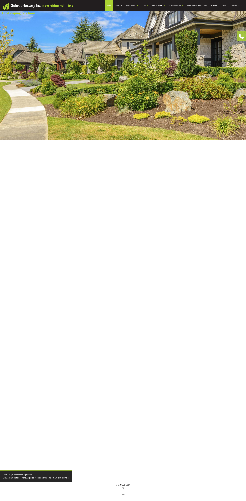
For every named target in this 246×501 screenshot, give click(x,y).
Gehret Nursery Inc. (26, 5)
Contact (224, 5)
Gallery (214, 5)
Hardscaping (157, 5)
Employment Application (197, 5)
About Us (118, 5)
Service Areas (236, 5)
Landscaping (130, 5)
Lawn (144, 5)
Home (109, 5)
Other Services (175, 5)
